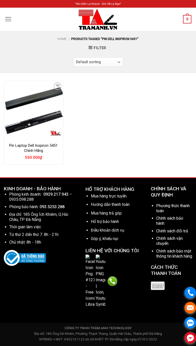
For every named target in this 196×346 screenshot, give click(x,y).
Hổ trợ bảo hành (105, 221)
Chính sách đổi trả (172, 231)
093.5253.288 (52, 206)
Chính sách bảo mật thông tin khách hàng (174, 254)
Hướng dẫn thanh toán (110, 204)
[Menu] (8, 19)
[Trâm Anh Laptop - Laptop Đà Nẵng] (98, 19)
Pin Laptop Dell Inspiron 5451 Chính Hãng (33, 148)
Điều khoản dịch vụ (107, 230)
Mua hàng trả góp (106, 213)
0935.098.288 (21, 199)
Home (62, 39)
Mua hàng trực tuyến (109, 196)
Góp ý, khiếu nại (104, 238)
